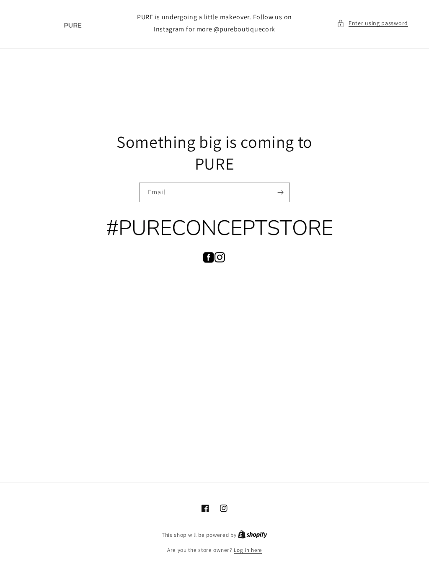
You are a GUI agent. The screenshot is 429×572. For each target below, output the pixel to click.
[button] (372, 23)
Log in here (248, 550)
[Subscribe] (280, 192)
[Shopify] (252, 535)
